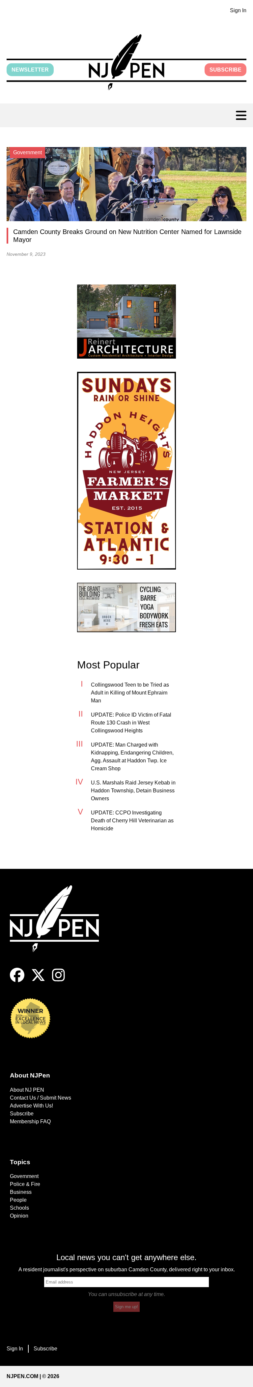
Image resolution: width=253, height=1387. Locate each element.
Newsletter (30, 70)
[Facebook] (17, 980)
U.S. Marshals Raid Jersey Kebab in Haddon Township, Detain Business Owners (133, 790)
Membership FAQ (30, 1121)
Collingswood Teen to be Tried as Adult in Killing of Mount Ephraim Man (130, 692)
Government (24, 1176)
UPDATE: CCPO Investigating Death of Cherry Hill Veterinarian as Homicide (132, 820)
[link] (126, 321)
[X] (38, 980)
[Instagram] (58, 980)
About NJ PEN (27, 1090)
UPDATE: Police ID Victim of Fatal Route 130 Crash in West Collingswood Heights (131, 722)
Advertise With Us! (31, 1105)
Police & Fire (25, 1184)
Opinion (19, 1216)
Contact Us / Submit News (40, 1098)
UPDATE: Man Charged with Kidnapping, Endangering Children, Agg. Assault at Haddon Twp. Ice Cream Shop (132, 756)
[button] (126, 62)
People (18, 1200)
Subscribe (225, 70)
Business (21, 1192)
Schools (19, 1208)
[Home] (59, 926)
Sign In (238, 10)
